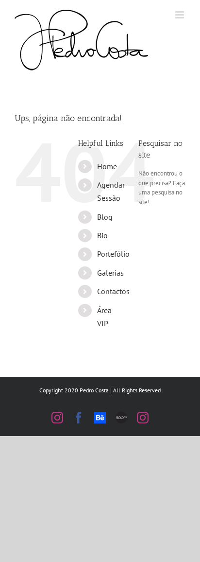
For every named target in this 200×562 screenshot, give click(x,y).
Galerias (110, 273)
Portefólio (113, 254)
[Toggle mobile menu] (180, 15)
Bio (102, 235)
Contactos (113, 291)
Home (107, 166)
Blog (105, 217)
